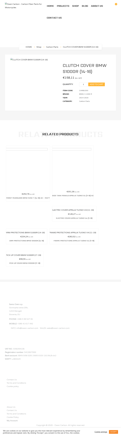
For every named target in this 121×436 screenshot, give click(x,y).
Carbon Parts (52, 47)
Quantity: (68, 84)
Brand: (66, 94)
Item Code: (68, 91)
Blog (85, 6)
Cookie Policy (13, 417)
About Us (97, 6)
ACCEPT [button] (113, 432)
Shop (75, 6)
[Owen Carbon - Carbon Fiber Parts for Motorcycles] (25, 6)
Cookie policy (13, 386)
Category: (67, 101)
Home (50, 6)
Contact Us (54, 17)
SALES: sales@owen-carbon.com (54, 328)
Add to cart (96, 84)
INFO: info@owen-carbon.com (24, 328)
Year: (65, 98)
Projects (63, 6)
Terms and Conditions (16, 383)
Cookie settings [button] (101, 432)
